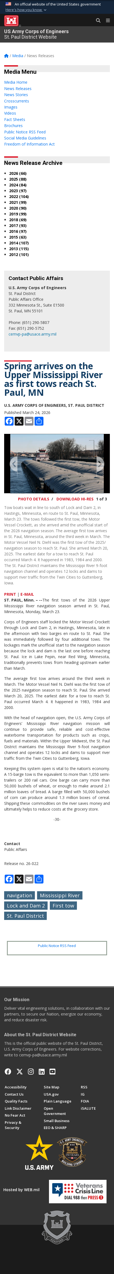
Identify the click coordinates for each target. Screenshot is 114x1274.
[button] (27, 10)
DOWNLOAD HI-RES (75, 499)
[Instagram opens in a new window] (31, 1072)
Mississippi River (60, 895)
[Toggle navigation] (106, 21)
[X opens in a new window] (19, 1072)
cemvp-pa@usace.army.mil (32, 334)
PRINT (10, 594)
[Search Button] (96, 21)
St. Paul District (25, 915)
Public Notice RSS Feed (57, 945)
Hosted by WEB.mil (21, 1189)
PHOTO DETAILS (33, 499)
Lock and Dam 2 (26, 905)
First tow (63, 905)
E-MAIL (27, 594)
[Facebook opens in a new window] (8, 1072)
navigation (19, 895)
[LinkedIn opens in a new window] (42, 1072)
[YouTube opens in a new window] (52, 1072)
